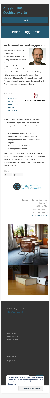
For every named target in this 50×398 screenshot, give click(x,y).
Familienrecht (13, 104)
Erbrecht (11, 107)
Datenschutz (11, 357)
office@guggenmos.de (39, 215)
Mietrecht (12, 101)
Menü (25, 20)
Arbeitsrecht (13, 98)
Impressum (11, 361)
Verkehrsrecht (13, 110)
